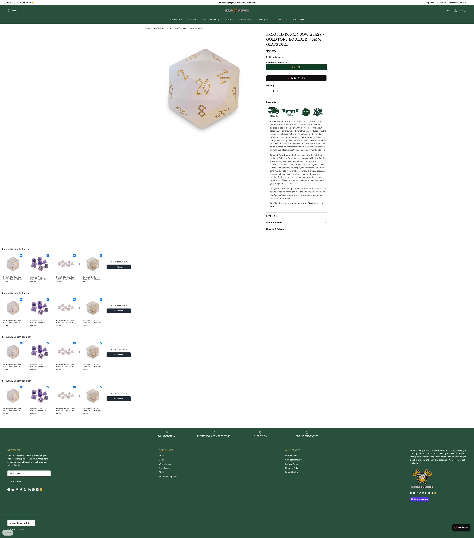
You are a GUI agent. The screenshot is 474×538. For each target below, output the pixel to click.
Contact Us (441, 3)
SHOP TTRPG (192, 19)
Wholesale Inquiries (168, 476)
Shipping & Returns (275, 229)
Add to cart (118, 267)
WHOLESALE (298, 19)
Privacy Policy (291, 464)
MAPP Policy (291, 455)
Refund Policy (291, 472)
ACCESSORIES (245, 19)
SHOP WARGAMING (211, 19)
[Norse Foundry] (237, 11)
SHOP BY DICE (176, 19)
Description (271, 102)
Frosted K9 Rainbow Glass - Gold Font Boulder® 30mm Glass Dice (178, 28)
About (161, 455)
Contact (162, 459)
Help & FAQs (430, 3)
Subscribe (16, 481)
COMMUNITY (262, 19)
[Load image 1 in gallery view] (204, 88)
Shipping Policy (292, 468)
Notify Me (296, 67)
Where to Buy (165, 464)
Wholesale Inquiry (293, 459)
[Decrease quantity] (268, 91)
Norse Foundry (276, 57)
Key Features (272, 216)
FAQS (161, 472)
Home (148, 28)
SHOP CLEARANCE (280, 19)
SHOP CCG (229, 19)
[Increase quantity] (278, 91)
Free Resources (166, 468)
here (272, 206)
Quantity (270, 85)
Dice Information (274, 222)
